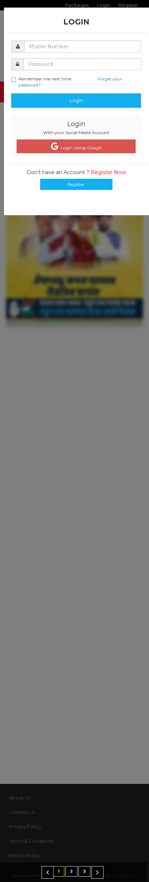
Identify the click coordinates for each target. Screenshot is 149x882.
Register (76, 184)
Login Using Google (80, 147)
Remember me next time (70, 82)
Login (76, 100)
